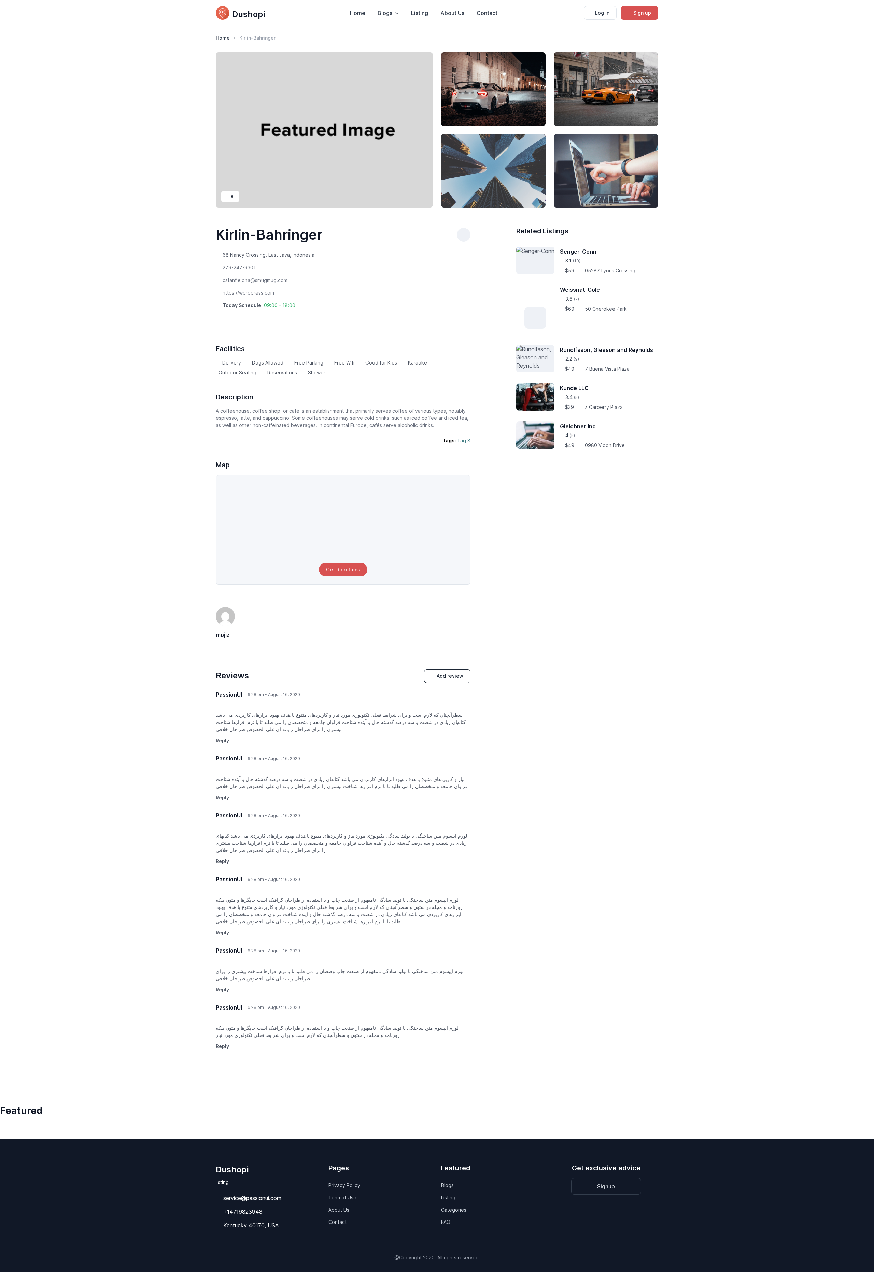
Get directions (343, 569)
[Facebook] (218, 318)
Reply (222, 740)
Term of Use (342, 1197)
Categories (453, 1210)
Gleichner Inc (578, 426)
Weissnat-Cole (580, 289)
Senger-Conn (578, 251)
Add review (450, 676)
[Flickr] (266, 318)
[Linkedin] (246, 318)
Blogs (447, 1185)
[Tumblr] (237, 318)
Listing (419, 13)
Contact (487, 13)
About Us (452, 13)
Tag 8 (463, 440)
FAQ (445, 1222)
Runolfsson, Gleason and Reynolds (606, 349)
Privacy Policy (344, 1185)
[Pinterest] (227, 318)
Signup (606, 1186)
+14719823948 (243, 1211)
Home (357, 13)
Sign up (642, 13)
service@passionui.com (252, 1198)
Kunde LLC (574, 388)
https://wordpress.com (248, 293)
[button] (259, 305)
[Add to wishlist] (463, 235)
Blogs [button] (385, 13)
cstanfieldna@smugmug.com (255, 280)
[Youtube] (256, 318)
